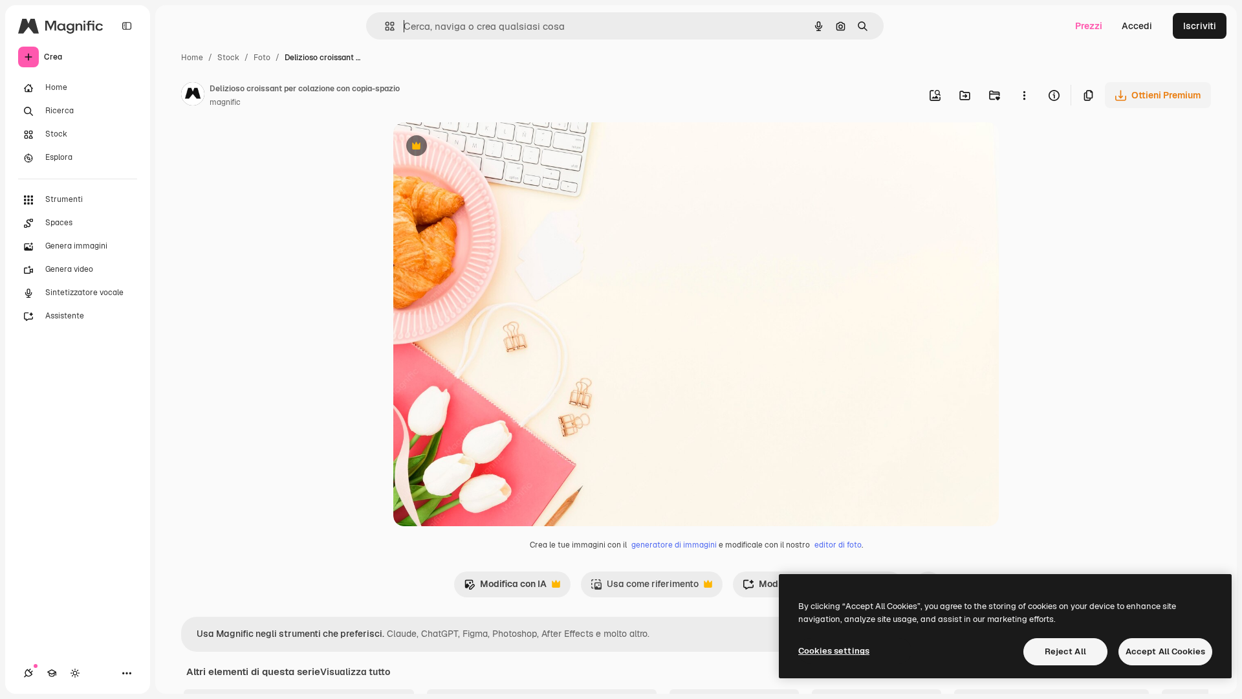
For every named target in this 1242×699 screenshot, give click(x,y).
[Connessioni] (28, 673)
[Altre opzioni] (1024, 95)
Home (192, 57)
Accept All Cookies (1165, 651)
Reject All (1065, 651)
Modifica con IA (505, 587)
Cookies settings (833, 650)
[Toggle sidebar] (126, 26)
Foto (262, 57)
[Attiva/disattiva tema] (75, 673)
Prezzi (1088, 26)
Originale (478, 147)
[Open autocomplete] (384, 26)
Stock (228, 57)
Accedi (1137, 26)
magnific (225, 102)
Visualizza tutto (355, 672)
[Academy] (51, 673)
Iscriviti (1199, 26)
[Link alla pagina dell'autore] (192, 95)
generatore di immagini (674, 545)
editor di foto (838, 545)
